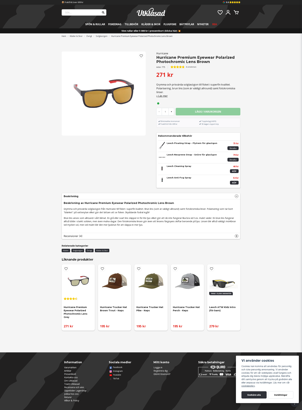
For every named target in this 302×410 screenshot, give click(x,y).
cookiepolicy (248, 385)
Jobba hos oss (71, 393)
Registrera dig (161, 370)
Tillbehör (131, 24)
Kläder (66, 250)
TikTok (116, 378)
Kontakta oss (71, 377)
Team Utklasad (72, 383)
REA (214, 24)
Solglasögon (101, 36)
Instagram (118, 371)
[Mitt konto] (228, 12)
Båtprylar (186, 24)
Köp (234, 171)
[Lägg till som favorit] (220, 12)
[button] (141, 56)
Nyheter (203, 24)
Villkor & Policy (71, 400)
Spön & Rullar (95, 24)
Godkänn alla (254, 395)
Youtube (117, 374)
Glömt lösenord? (162, 374)
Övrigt (89, 36)
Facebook (117, 367)
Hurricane (162, 53)
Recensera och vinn (74, 387)
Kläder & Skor (150, 24)
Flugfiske (170, 24)
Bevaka (233, 148)
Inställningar (280, 395)
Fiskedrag (114, 24)
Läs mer (163, 96)
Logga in (158, 367)
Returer (68, 397)
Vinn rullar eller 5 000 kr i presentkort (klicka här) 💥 (151, 30)
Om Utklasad (70, 380)
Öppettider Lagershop (75, 390)
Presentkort (70, 374)
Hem (64, 36)
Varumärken (70, 367)
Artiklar (67, 370)
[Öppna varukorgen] (236, 12)
